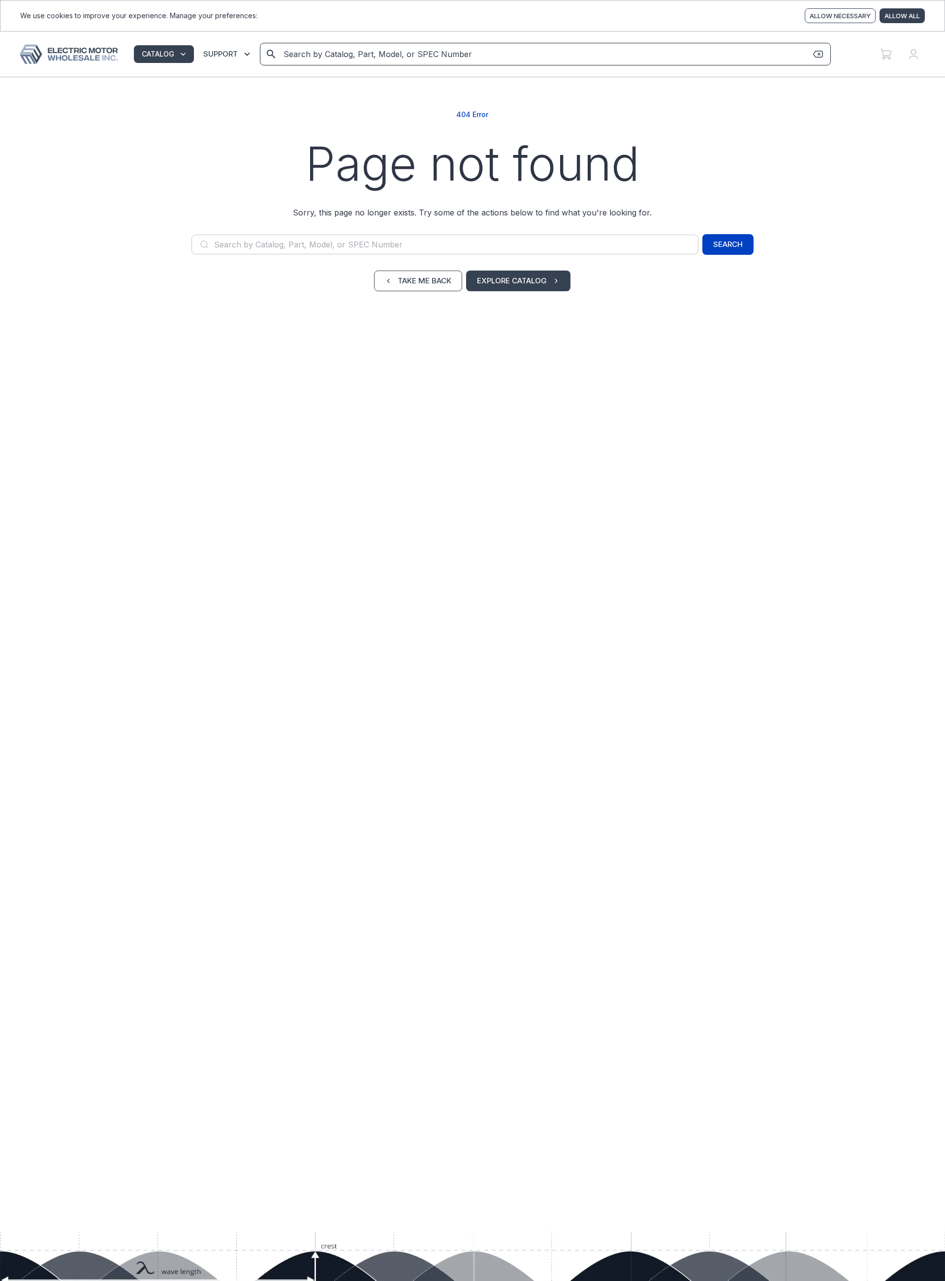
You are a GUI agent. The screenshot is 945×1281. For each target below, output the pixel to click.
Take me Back (424, 280)
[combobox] (545, 54)
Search (728, 244)
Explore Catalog (512, 280)
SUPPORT (220, 54)
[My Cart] (886, 54)
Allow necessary (840, 16)
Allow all (902, 16)
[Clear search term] (818, 54)
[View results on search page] (271, 54)
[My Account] (913, 54)
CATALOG (158, 54)
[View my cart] (886, 54)
